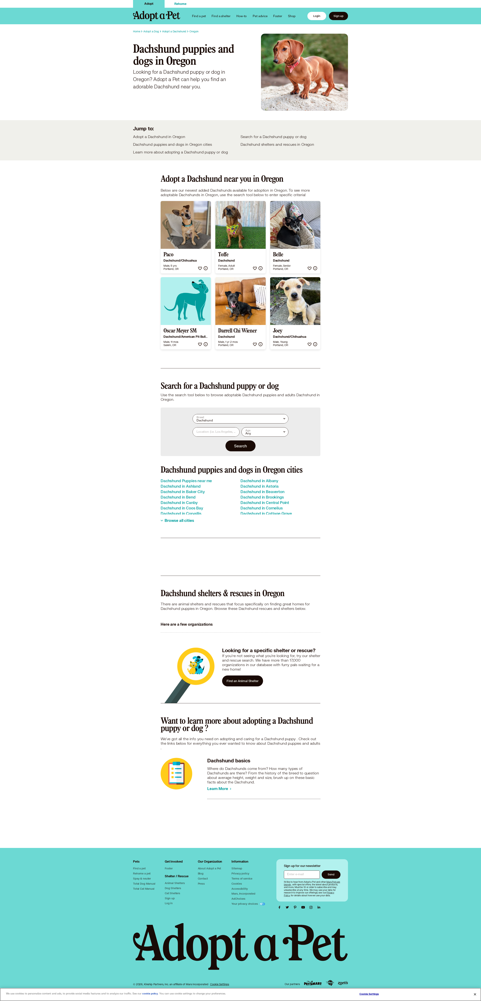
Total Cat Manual (143, 888)
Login (316, 15)
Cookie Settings (219, 984)
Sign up (338, 15)
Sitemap (236, 868)
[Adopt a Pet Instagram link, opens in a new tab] (312, 907)
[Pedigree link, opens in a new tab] (330, 983)
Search (240, 446)
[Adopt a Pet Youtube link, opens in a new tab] (304, 907)
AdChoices (238, 898)
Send (331, 874)
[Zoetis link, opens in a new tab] (343, 983)
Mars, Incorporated (243, 893)
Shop (292, 16)
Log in (169, 903)
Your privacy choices (245, 903)
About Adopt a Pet (209, 868)
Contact (203, 878)
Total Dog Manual (144, 883)
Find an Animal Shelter (243, 681)
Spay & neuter (142, 878)
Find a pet (139, 868)
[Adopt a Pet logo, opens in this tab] (240, 950)
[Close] (475, 994)
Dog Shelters (173, 888)
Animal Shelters (175, 883)
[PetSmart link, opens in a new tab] (313, 983)
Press (201, 883)
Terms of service (241, 878)
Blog (200, 873)
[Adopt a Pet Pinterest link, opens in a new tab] (296, 907)
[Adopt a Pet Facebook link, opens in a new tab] (280, 907)
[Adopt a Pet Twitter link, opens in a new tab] (288, 907)
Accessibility (239, 888)
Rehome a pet (142, 873)
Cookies (236, 883)
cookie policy (150, 993)
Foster (277, 16)
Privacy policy (240, 873)
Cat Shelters (172, 893)
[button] (200, 268)
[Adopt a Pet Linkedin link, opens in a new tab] (319, 907)
